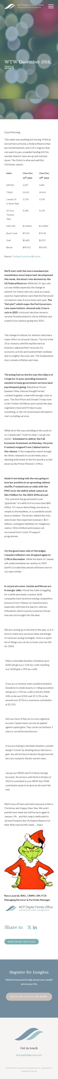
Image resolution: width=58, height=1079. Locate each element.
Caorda (34, 1071)
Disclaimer (46, 1068)
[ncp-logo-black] (24, 6)
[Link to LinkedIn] (35, 927)
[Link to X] (29, 927)
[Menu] (49, 6)
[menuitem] (49, 6)
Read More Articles (21, 941)
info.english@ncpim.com (29, 1054)
